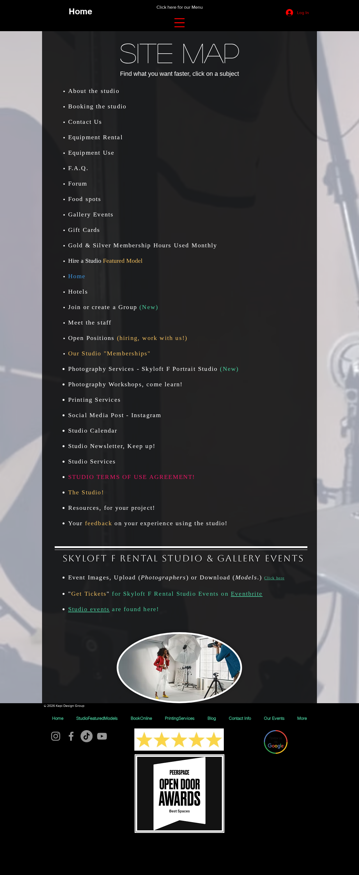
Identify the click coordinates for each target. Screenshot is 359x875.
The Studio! (86, 492)
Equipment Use (92, 152)
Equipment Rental (95, 137)
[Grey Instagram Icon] (56, 736)
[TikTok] (86, 736)
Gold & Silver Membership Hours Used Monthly (142, 245)
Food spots (85, 198)
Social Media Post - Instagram (115, 415)
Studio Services (92, 461)
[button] (179, 22)
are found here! (134, 609)
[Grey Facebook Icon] (71, 736)
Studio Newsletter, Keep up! (111, 445)
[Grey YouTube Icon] (102, 736)
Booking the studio (97, 106)
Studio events (89, 609)
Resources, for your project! (111, 507)
